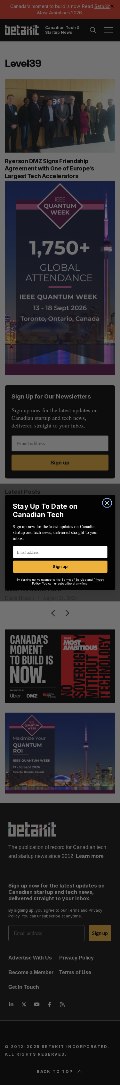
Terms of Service (73, 579)
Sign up (60, 566)
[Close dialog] (107, 503)
